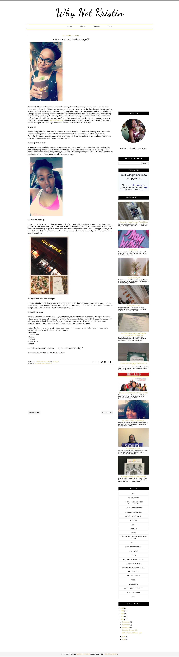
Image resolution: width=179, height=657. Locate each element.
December (126, 622)
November (126, 625)
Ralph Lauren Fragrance (133, 588)
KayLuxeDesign (111, 654)
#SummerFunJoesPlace (133, 547)
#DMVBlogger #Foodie (133, 508)
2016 (122, 619)
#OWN (133, 533)
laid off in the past (56, 120)
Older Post (107, 412)
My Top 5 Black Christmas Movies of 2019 (133, 393)
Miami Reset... (133, 250)
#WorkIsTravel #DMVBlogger (133, 567)
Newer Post (34, 412)
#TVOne (134, 555)
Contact (96, 27)
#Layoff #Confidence (43, 363)
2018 (122, 614)
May (123, 639)
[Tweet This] (102, 362)
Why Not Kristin (89, 12)
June (124, 636)
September (126, 628)
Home (69, 27)
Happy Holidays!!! (133, 278)
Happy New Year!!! (133, 306)
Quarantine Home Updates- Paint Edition (134, 222)
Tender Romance (133, 592)
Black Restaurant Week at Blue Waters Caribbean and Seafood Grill (134, 334)
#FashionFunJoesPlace (133, 512)
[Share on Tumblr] (111, 362)
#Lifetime (133, 520)
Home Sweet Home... (133, 449)
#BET (133, 494)
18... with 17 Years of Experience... (133, 421)
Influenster (133, 584)
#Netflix (133, 528)
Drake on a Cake (133, 576)
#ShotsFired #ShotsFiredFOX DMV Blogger (134, 538)
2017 (122, 617)
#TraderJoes (133, 551)
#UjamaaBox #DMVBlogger (133, 559)
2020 (122, 608)
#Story (133, 543)
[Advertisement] (70, 391)
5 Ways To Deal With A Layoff (132, 633)
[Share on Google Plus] (108, 362)
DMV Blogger (133, 572)
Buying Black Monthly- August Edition (133, 476)
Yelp (133, 596)
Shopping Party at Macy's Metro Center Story (133, 364)
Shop (110, 27)
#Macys (134, 524)
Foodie (133, 580)
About (82, 27)
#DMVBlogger (133, 498)
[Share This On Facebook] (99, 362)
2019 (122, 611)
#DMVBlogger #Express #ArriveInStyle (134, 503)
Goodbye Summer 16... (130, 630)
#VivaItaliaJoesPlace (134, 563)
